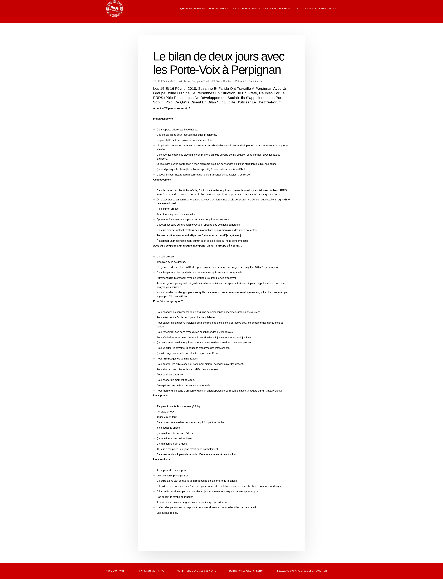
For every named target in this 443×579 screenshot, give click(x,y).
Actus (187, 81)
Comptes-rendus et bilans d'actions (213, 81)
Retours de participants (248, 81)
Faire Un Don (328, 8)
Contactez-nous (304, 8)
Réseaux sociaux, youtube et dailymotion (301, 571)
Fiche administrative (151, 571)
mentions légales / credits (246, 571)
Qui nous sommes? (193, 8)
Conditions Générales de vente (196, 571)
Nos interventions (222, 8)
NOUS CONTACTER (116, 571)
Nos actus (249, 8)
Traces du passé (275, 8)
